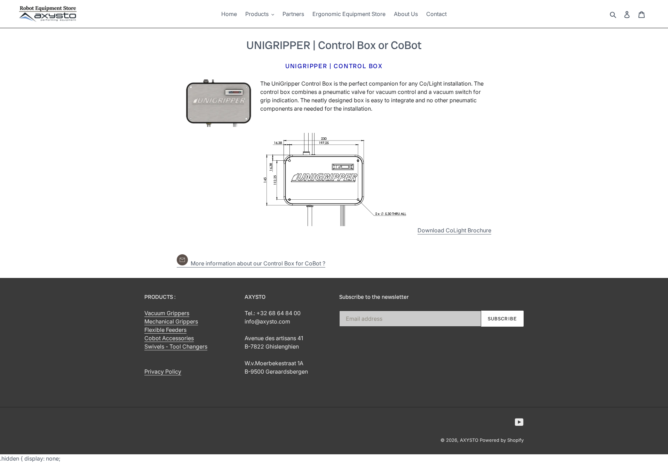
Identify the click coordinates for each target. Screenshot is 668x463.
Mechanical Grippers (171, 321)
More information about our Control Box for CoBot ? (256, 263)
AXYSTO (469, 440)
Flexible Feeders (165, 329)
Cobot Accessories (169, 338)
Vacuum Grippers (166, 313)
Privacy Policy (162, 371)
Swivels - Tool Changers (175, 346)
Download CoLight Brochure (454, 230)
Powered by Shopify (502, 440)
